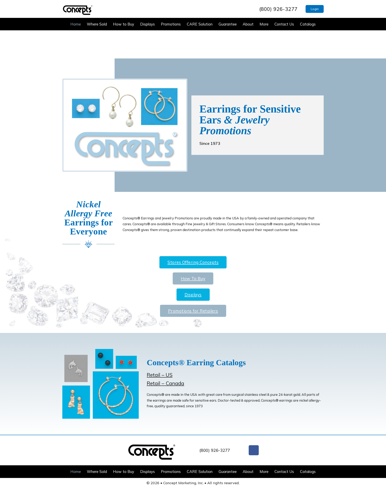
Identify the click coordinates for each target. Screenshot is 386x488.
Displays (147, 24)
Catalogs (308, 24)
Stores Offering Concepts (193, 262)
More (264, 24)
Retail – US (159, 375)
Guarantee (228, 24)
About (248, 24)
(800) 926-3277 (278, 8)
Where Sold (97, 24)
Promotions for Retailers (193, 310)
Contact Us (284, 24)
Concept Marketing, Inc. (183, 483)
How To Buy (193, 278)
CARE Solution (200, 24)
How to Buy (123, 24)
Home (75, 24)
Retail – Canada (165, 383)
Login (315, 9)
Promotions (171, 24)
